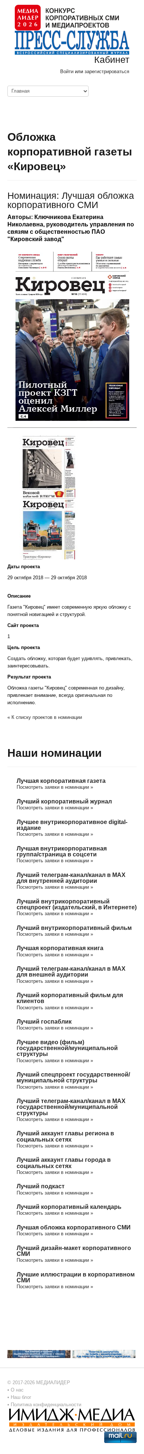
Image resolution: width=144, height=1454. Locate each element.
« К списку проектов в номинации (44, 717)
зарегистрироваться (107, 71)
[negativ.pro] (39, 1353)
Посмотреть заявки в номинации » (55, 787)
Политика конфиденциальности (46, 1404)
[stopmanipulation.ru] (104, 1353)
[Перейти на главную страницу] (67, 17)
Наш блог (21, 1397)
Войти (66, 71)
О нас (17, 1390)
